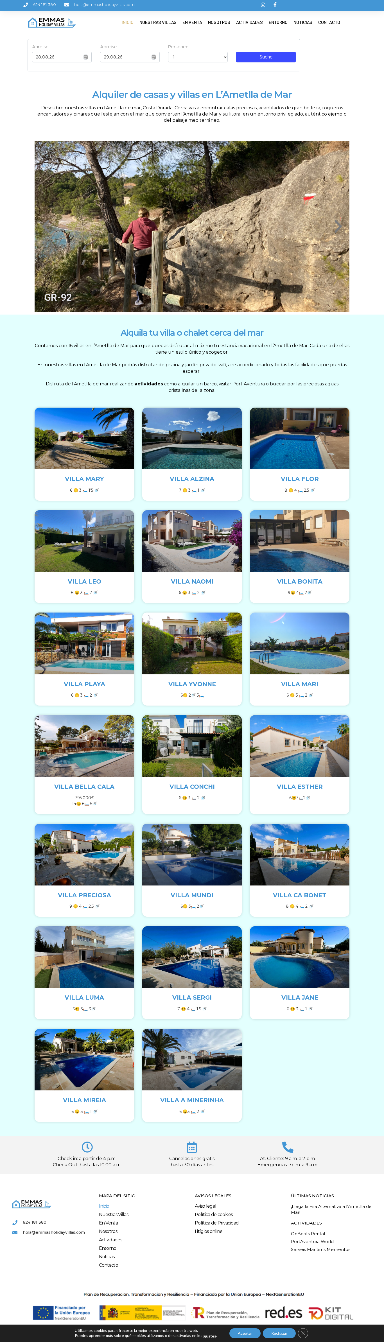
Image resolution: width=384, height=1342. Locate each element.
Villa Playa (84, 684)
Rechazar (279, 1333)
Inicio (128, 22)
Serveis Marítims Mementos (320, 1249)
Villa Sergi (192, 997)
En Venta (192, 22)
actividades (149, 384)
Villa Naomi (192, 581)
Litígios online (209, 1231)
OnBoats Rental (308, 1233)
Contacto (329, 22)
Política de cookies (214, 1214)
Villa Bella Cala (84, 786)
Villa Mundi (192, 895)
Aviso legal (205, 1206)
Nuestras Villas (158, 22)
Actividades (249, 22)
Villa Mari (299, 684)
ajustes (209, 1336)
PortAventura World (312, 1241)
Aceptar (245, 1333)
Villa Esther (300, 786)
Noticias (302, 22)
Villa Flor (300, 478)
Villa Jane (299, 997)
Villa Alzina (192, 478)
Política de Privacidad (217, 1223)
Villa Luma (84, 997)
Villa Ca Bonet (299, 895)
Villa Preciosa (84, 895)
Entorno (278, 22)
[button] (177, 307)
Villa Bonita (299, 581)
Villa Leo (84, 581)
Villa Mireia (84, 1100)
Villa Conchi (192, 786)
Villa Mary (84, 478)
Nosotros (219, 22)
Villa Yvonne (192, 684)
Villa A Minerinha (192, 1100)
